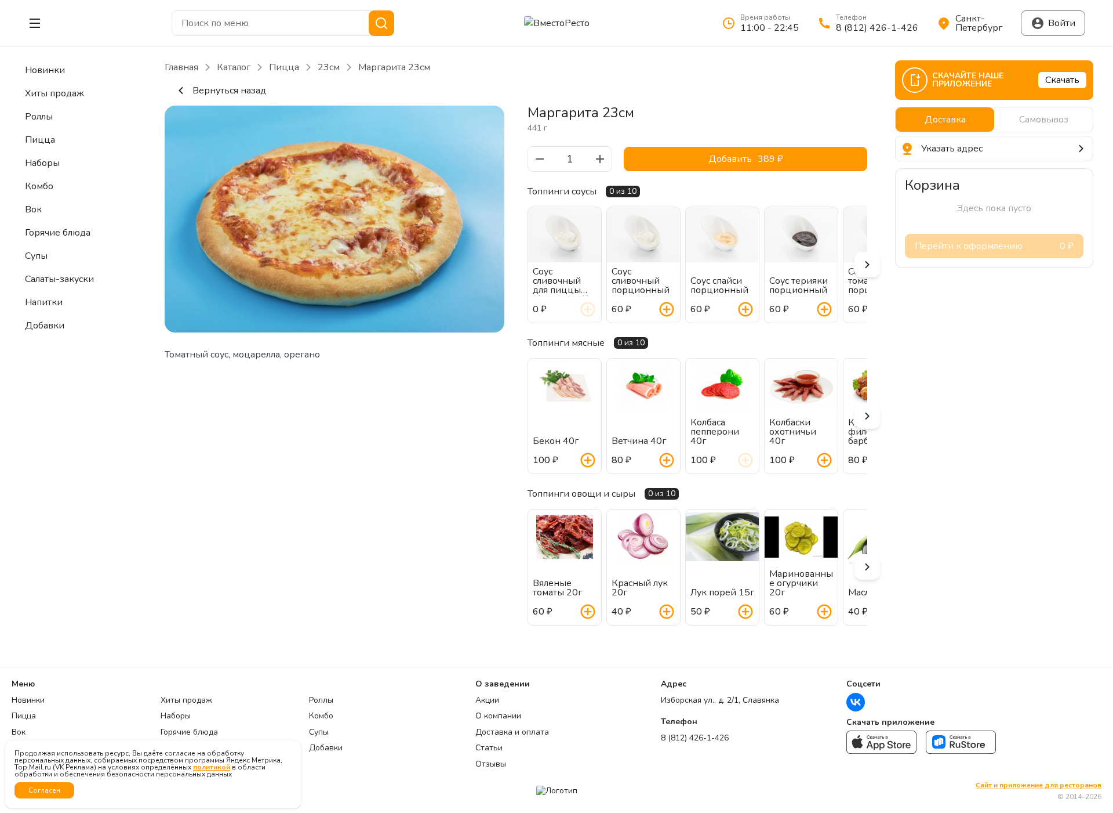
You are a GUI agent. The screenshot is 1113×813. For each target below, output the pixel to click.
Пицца (284, 67)
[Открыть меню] (35, 23)
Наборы (176, 716)
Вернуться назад (229, 90)
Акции (487, 700)
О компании (498, 716)
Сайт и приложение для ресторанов (1038, 785)
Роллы (321, 700)
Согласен (44, 790)
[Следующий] (867, 264)
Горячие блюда (189, 732)
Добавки (326, 748)
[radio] (945, 119)
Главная (181, 67)
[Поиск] (381, 23)
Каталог (233, 67)
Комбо (321, 716)
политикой (211, 767)
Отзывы (490, 764)
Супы (319, 732)
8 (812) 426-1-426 (695, 738)
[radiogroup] (994, 119)
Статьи (489, 748)
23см (329, 67)
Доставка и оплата (512, 732)
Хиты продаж (186, 700)
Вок (19, 732)
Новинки (28, 700)
